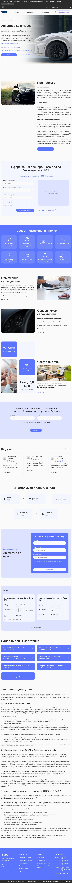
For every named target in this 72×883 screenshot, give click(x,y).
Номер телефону (37, 547)
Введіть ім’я (12, 415)
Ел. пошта (39, 415)
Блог (20, 871)
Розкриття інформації (15, 1)
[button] (66, 449)
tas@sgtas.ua (19, 615)
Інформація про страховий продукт (10, 43)
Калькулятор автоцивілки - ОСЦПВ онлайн (36, 176)
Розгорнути (4, 299)
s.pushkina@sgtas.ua (55, 614)
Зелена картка (41, 860)
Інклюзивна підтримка (7, 3)
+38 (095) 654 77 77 (65, 861)
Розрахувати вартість (25, 210)
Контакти (59, 1)
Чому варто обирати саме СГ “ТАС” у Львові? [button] (14, 648)
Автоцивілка (40, 857)
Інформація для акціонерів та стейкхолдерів (32, 1)
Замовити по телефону (27, 54)
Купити (9, 54)
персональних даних (44, 422)
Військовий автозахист (43, 863)
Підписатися (36, 430)
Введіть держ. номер (9, 180)
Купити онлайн (45, 12)
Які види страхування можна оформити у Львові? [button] (50, 648)
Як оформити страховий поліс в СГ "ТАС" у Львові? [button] (52, 667)
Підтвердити (49, 569)
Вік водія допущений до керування (12, 187)
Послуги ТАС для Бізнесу (26, 860)
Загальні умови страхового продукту (11, 47)
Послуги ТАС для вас (25, 857)
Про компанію (4, 1)
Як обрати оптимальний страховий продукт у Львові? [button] (14, 657)
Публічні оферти (5, 860)
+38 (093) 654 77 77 (65, 864)
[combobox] (18, 190)
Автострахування (24, 866)
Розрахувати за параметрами (46, 210)
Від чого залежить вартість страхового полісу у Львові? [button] (13, 676)
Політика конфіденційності (23, 203)
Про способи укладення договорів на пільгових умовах (16, 50)
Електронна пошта (37, 554)
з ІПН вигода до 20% (9, 195)
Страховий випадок (63, 12)
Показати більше (36, 627)
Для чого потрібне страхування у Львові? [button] (16, 667)
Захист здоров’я (23, 868)
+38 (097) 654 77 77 (65, 858)
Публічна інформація (50, 1)
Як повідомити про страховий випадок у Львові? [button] (50, 657)
